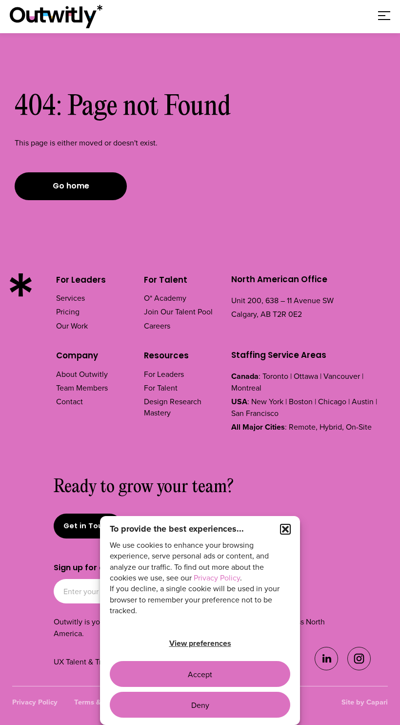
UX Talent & (74, 661)
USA (239, 401)
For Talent (165, 280)
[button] (285, 529)
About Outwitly (82, 374)
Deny (200, 705)
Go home (71, 186)
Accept (200, 674)
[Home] (56, 16)
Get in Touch (87, 526)
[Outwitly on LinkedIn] (326, 667)
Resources (166, 356)
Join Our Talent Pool (178, 311)
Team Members (82, 387)
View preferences (200, 643)
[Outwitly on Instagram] (359, 667)
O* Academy (165, 297)
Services (70, 297)
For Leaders (81, 280)
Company (77, 356)
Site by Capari (364, 702)
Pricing (68, 311)
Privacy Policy (217, 577)
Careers (157, 325)
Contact (69, 401)
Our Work (72, 325)
